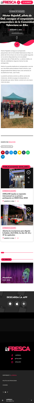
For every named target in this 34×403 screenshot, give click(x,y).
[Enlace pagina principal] (8, 2)
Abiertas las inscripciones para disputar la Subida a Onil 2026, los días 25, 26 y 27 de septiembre (17, 233)
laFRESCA (14, 375)
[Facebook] (7, 392)
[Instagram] (5, 392)
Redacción (12, 142)
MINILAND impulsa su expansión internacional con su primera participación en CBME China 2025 (15, 196)
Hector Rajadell (7, 146)
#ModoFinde (7, 277)
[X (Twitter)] (3, 392)
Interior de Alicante (17, 11)
